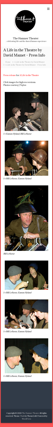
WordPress (26, 419)
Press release (9, 75)
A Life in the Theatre (29, 75)
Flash (22, 416)
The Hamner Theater (25, 38)
